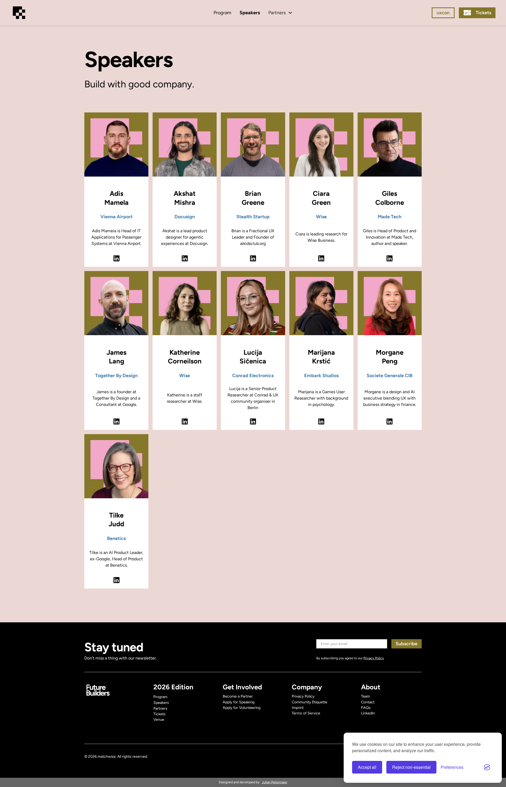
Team (365, 696)
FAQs (366, 707)
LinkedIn (368, 713)
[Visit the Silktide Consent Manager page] (487, 767)
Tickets (159, 714)
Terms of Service (306, 713)
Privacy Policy (303, 696)
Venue (158, 719)
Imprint (298, 707)
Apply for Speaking (238, 702)
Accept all (367, 767)
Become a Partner (238, 696)
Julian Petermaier (274, 782)
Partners (160, 708)
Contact (367, 702)
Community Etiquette (309, 702)
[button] (280, 12)
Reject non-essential (411, 767)
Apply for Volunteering (241, 707)
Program (222, 13)
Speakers (250, 13)
